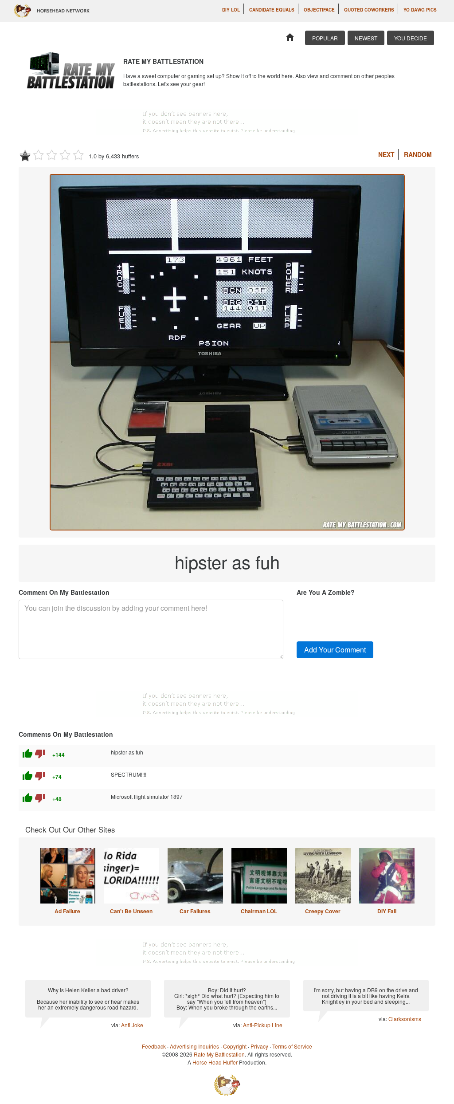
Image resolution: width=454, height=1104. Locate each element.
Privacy (259, 1046)
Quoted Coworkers (369, 10)
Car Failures (195, 911)
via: (116, 1025)
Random (418, 154)
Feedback (154, 1046)
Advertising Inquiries (194, 1046)
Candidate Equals (271, 10)
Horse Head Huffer (215, 1062)
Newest (366, 38)
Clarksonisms (404, 1018)
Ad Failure (67, 911)
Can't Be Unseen (131, 911)
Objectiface (319, 10)
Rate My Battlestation (219, 1054)
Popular (325, 38)
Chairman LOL (259, 911)
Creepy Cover (322, 911)
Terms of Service (292, 1046)
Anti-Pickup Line (262, 1025)
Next (386, 154)
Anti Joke (132, 1025)
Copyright (235, 1046)
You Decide (410, 38)
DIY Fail (386, 911)
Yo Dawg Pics (420, 10)
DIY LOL (231, 10)
